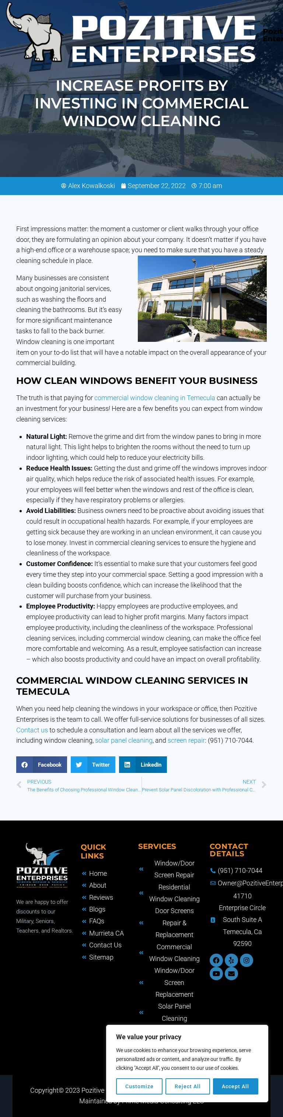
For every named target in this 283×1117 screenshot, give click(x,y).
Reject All (188, 1086)
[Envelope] (231, 973)
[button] (41, 764)
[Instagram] (246, 960)
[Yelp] (231, 960)
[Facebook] (216, 960)
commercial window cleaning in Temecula (154, 398)
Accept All (235, 1086)
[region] (187, 1063)
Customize (139, 1086)
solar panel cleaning (124, 740)
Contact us (32, 730)
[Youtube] (216, 973)
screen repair (186, 740)
